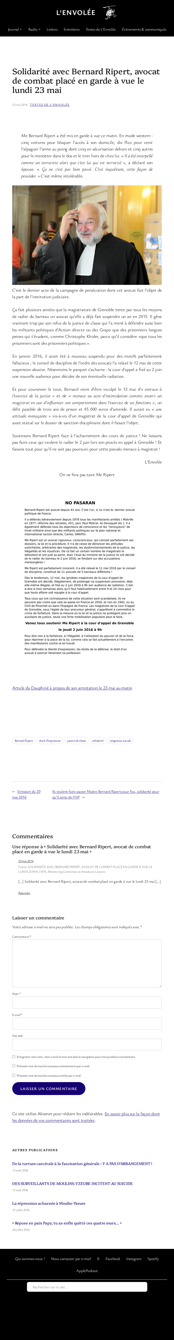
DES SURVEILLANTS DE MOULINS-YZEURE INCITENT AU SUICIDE (72, 1183)
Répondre (24, 893)
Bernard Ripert (24, 740)
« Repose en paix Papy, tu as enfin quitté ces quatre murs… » (67, 1223)
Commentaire (21, 936)
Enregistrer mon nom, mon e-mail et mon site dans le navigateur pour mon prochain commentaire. (76, 1056)
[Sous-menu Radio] (39, 29)
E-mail (17, 1015)
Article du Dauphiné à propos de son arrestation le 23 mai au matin (72, 688)
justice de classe (76, 740)
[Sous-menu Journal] (21, 29)
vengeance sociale (120, 740)
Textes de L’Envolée (50, 104)
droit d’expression (50, 740)
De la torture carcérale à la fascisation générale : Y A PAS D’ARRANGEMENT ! (82, 1163)
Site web (17, 1035)
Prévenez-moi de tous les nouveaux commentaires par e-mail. (53, 1066)
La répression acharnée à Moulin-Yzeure (48, 1203)
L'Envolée (76, 12)
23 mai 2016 (26, 861)
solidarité (98, 740)
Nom (16, 993)
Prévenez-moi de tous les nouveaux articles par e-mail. (49, 1075)
